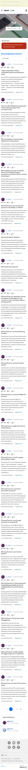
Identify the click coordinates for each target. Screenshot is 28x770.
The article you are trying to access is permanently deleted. (13, 46)
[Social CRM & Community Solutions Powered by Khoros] (23, 767)
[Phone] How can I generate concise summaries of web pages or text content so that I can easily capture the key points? (13, 299)
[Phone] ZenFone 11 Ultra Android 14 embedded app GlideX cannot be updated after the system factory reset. (13, 586)
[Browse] (2, 10)
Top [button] (4, 766)
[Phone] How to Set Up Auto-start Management (12, 619)
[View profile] (3, 64)
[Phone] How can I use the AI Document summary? (11, 490)
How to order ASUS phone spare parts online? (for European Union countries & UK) (13, 108)
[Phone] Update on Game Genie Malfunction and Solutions (12, 140)
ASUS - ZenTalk (9, 10)
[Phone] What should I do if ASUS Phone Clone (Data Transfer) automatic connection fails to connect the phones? (14, 173)
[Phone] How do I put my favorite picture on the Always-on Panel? (12, 207)
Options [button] (26, 40)
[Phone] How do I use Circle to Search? (11, 553)
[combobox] (14, 28)
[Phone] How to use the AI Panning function (13, 332)
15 (16, 709)
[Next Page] (20, 709)
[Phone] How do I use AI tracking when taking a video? (12, 458)
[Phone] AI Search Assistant (10, 237)
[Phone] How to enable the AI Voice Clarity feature (13, 427)
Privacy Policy (17, 758)
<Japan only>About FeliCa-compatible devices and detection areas (12, 72)
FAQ (21, 92)
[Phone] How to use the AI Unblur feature (12, 364)
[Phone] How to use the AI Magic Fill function (13, 395)
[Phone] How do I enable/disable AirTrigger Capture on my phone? (12, 653)
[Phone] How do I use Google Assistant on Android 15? (11, 521)
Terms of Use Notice (6, 758)
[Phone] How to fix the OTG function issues (13, 684)
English (5, 755)
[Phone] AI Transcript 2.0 (9, 267)
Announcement (5, 41)
